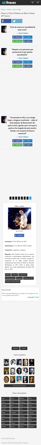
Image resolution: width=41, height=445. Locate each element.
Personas (31, 412)
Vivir (21, 412)
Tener (30, 405)
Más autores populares (19, 385)
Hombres (22, 402)
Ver (12, 416)
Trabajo (13, 423)
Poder (30, 409)
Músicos (7, 275)
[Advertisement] (20, 92)
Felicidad (22, 419)
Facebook (4, 443)
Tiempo (4, 405)
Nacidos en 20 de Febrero (12, 281)
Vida (3, 398)
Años (30, 419)
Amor (3, 402)
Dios (12, 405)
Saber (30, 416)
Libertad (13, 412)
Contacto (25, 443)
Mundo (22, 398)
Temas (23, 348)
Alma (3, 423)
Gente (21, 405)
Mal (3, 419)
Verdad (4, 409)
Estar (21, 409)
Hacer (12, 402)
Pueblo (22, 426)
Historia (22, 423)
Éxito (12, 398)
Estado (4, 426)
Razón (12, 426)
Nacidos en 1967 (28, 278)
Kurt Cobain (17, 9)
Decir (3, 416)
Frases (3, 9)
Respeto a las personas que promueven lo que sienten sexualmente (22, 52)
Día (12, 409)
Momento (31, 426)
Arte (12, 419)
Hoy (30, 423)
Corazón (22, 416)
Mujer (3, 412)
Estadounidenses (10, 278)
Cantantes (14, 275)
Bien (30, 402)
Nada (30, 398)
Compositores (23, 275)
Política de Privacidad (15, 443)
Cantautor (19, 278)
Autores (9, 9)
